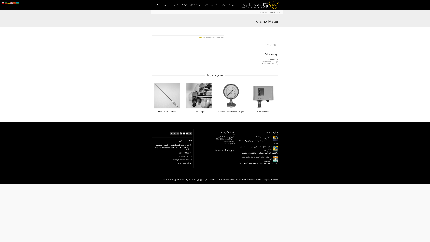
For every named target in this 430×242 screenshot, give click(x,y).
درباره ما (232, 5)
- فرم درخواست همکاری (226, 136)
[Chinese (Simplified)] (14, 3)
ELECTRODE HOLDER (167, 111)
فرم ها (164, 5)
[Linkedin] (177, 133)
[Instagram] (184, 133)
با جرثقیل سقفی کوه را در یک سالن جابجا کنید (257, 158)
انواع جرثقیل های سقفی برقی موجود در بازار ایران (256, 148)
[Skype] (181, 133)
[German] (9, 3)
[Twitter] (171, 133)
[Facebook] (174, 133)
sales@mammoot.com (181, 159)
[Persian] (6, 3)
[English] (11, 3)
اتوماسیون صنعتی (211, 5)
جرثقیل (223, 5)
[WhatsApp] (190, 133)
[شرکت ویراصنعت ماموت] (260, 4)
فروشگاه (184, 5)
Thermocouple (198, 111)
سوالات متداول (195, 5)
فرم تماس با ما (183, 163)
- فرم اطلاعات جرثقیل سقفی (225, 139)
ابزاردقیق (201, 37)
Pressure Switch (263, 111)
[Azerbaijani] (17, 3)
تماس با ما (174, 5)
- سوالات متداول (229, 141)
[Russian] (3, 3)
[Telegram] (187, 133)
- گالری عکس (230, 143)
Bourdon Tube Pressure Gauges (231, 111)
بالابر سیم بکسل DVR (264, 136)
